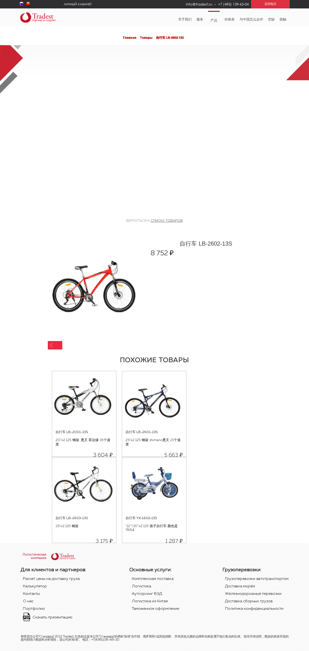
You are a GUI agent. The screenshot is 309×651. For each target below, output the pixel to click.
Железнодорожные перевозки (253, 594)
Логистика (141, 586)
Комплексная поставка (153, 579)
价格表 (230, 19)
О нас (28, 601)
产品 (214, 20)
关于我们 (185, 19)
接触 (283, 19)
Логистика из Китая (150, 601)
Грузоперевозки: (242, 569)
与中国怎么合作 (251, 19)
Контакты (31, 594)
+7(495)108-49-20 (105, 639)
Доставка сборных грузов (249, 601)
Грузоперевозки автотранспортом (256, 579)
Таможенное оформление (155, 609)
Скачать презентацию (52, 617)
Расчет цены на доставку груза (51, 579)
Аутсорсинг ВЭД (147, 594)
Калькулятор (35, 586)
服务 (200, 19)
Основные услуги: (150, 569)
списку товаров (167, 220)
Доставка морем (240, 586)
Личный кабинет (78, 4)
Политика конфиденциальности (254, 609)
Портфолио (34, 609)
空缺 (271, 19)
